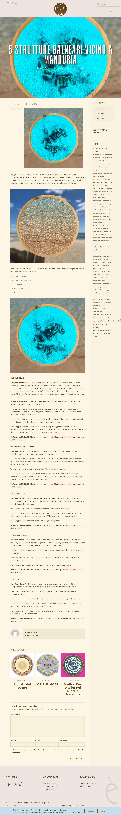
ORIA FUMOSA (47, 684)
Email (38, 740)
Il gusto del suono (22, 686)
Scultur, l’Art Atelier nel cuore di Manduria (73, 689)
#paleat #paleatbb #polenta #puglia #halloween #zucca (101, 271)
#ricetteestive (101, 317)
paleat (95, 336)
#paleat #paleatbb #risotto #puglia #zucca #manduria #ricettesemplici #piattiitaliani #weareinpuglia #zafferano (102, 281)
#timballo (107, 333)
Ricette (100, 109)
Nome (13, 740)
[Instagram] (12, 2)
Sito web (64, 740)
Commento (15, 714)
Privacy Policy (67, 805)
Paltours (100, 113)
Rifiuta (102, 811)
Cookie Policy (79, 805)
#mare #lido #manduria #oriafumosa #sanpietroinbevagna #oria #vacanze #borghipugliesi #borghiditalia (102, 164)
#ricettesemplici (107, 320)
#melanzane (97, 182)
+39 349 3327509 (50, 786)
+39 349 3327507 (50, 783)
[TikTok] (16, 2)
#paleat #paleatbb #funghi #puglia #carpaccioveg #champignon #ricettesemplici (103, 241)
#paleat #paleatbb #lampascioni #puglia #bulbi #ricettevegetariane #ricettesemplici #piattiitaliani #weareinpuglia (103, 253)
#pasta (110, 314)
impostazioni (75, 812)
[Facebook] (8, 2)
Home (39, 68)
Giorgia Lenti (31, 632)
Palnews (48, 68)
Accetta (90, 811)
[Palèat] (60, 13)
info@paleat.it (48, 789)
